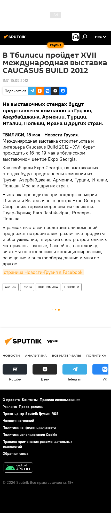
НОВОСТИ (71, 287)
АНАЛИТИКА (36, 355)
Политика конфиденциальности (29, 427)
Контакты (30, 399)
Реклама (10, 406)
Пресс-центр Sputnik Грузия (26, 413)
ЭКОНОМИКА (48, 287)
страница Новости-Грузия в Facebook (43, 272)
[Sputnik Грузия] (15, 38)
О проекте (11, 399)
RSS (55, 413)
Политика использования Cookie (30, 434)
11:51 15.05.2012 (15, 80)
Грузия (27, 287)
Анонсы (10, 287)
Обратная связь (15, 453)
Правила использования (60, 399)
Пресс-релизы (31, 406)
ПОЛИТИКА (96, 355)
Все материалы (66, 355)
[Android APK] (18, 468)
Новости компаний (18, 420)
